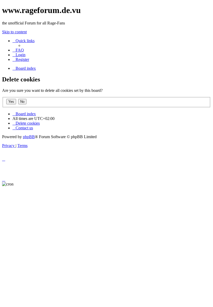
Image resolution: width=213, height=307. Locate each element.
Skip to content (14, 32)
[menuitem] (18, 50)
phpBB (29, 137)
